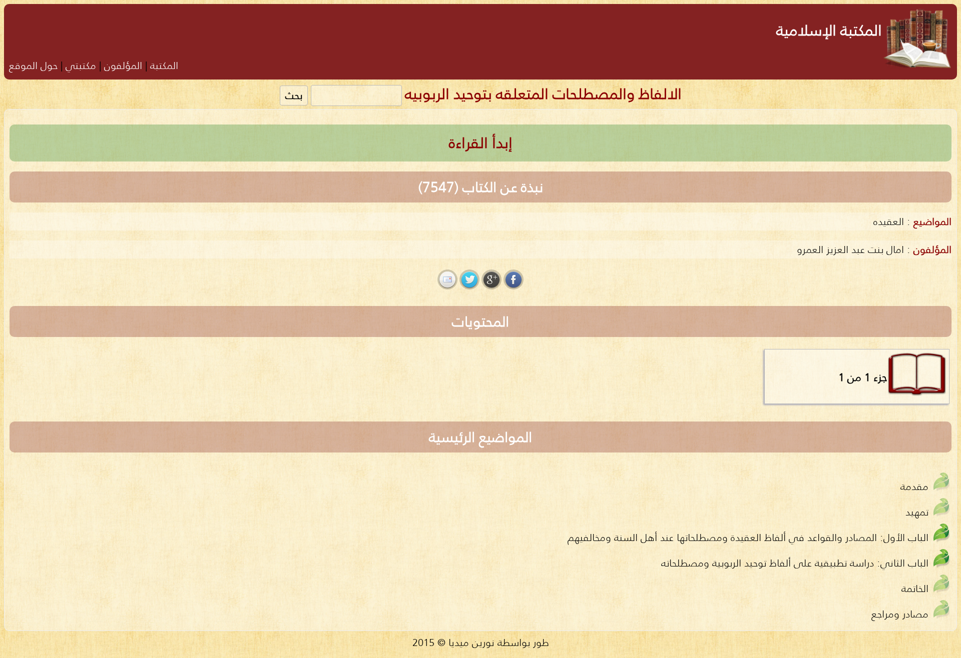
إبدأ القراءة (481, 143)
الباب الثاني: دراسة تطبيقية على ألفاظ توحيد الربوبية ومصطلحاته (794, 562)
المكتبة (164, 65)
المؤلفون (123, 65)
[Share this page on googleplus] (492, 280)
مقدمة (914, 486)
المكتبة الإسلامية (829, 30)
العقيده (888, 221)
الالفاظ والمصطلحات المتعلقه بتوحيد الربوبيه (543, 93)
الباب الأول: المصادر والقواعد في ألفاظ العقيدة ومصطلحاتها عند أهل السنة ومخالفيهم (748, 537)
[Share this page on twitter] (469, 280)
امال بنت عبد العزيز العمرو (850, 249)
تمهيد (916, 512)
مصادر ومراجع (899, 614)
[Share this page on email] (447, 280)
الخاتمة (914, 588)
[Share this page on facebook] (514, 280)
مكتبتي (81, 65)
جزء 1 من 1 (862, 377)
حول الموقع (33, 65)
